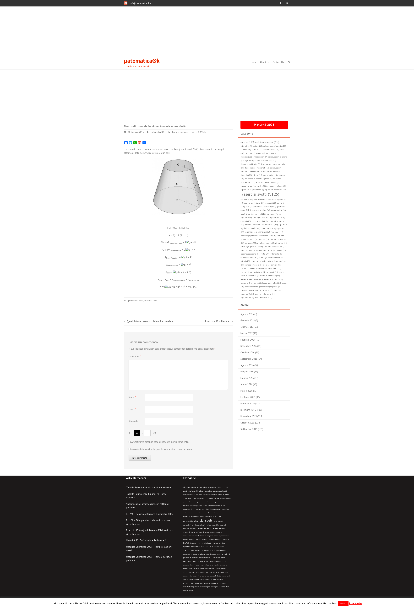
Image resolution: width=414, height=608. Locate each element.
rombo (224, 561)
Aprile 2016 (246, 384)
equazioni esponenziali (201, 513)
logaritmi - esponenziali (191, 547)
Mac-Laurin (205, 547)
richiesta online (215, 561)
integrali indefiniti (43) (254, 224)
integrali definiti (195, 539)
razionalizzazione (189, 561)
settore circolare (189, 569)
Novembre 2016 (248, 345)
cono (217, 491)
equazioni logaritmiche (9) (252, 189)
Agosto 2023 (247, 314)
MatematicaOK (157, 132)
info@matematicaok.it (140, 3)
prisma (219, 554)
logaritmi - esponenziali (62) (257, 232)
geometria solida (135, 300)
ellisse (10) (257, 175)
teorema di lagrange (196, 579)
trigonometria (224, 587)
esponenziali (218, 521)
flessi (203, 525)
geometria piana (218, 528)
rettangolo (205, 561)
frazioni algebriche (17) (254, 203)
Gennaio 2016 (247, 403)
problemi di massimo (190, 558)
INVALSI (186, 543)
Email (132, 409)
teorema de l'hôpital (214, 576)
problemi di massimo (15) (274, 246)
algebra (186, 487)
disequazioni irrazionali (203, 502)
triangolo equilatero (211, 583)
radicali (223, 558)
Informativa (355, 603)
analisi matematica (199, 487)
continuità (223, 491)
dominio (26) (246, 175)
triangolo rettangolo (210, 587)
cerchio (195, 491)
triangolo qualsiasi (196, 587)
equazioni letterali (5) (277, 186)
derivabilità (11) (273, 153)
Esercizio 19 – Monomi (219, 321)
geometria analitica (204, 528)
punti (201, 558)
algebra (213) (247, 142)
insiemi (186, 539)
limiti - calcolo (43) (252, 228)
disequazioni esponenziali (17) (262, 160)
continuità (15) (251, 153)
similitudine (204, 569)
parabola (194, 554)
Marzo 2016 (246, 390)
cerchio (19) (245, 149)
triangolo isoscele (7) (262, 290)
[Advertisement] (207, 30)
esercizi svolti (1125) (261, 194)
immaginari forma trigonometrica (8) (268, 217)
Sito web (133, 421)
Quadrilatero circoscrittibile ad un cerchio (148, 321)
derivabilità (191, 495)
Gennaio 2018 (247, 320)
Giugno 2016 (246, 371)
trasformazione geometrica (193, 583)
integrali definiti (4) (259, 221)
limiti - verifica (212, 543)
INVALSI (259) (272, 224)
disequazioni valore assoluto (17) (269, 171)
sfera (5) (266, 265)
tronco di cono (150, 300)
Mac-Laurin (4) (277, 232)
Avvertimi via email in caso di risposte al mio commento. (160, 441)
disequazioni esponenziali (197, 498)
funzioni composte (189, 528)
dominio (217, 506)
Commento (135, 356)
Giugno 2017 (246, 326)
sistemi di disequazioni (217, 569)
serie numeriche (221, 565)
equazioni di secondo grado (211, 509)
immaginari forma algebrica (193, 536)
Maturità (213, 547)
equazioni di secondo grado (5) (258, 178)
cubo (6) (262, 153)
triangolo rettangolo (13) (264, 294)
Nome (132, 397)
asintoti (219, 487)
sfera (197, 569)
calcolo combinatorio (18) (274, 146)
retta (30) (265, 253)
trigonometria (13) (248, 297)
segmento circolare (207, 565)
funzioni (223, 525)
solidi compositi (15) (269, 272)
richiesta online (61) (249, 257)
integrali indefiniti (222, 539)
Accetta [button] (343, 603)
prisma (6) (245, 246)
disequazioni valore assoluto (203, 506)
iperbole (193, 543)
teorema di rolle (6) (271, 283)
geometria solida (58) (261, 210)
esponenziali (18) (248, 199)
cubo (184, 495)
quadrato (206, 558)
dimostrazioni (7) (259, 157)
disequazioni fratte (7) (250, 164)
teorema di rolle (210, 579)
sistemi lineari (188, 572)
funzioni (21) (270, 203)
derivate (199, 495)
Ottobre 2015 (247, 422)
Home (253, 62)
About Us (264, 62)
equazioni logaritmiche (205, 516)
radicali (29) (281, 250)
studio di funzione (199, 576)
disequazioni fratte (214, 498)
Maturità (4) (245, 235)
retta (199, 561)
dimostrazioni (208, 495)
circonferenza (210, 491)
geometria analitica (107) (264, 206)
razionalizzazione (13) (250, 254)
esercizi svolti (203, 520)
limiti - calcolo (201, 543)
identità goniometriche (213, 532)
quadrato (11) (255, 250)
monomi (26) (263, 239)
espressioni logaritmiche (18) (269, 199)
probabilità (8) (256, 246)
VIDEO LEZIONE (188, 590)
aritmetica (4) (246, 146)
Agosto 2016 (247, 365)
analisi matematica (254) (267, 142)
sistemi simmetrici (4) (250, 272)
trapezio (220, 579)
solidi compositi (213, 572)
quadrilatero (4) (268, 250)
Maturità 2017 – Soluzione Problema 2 (146, 540)
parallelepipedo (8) (266, 243)
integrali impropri (208, 539)
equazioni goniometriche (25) (253, 186)
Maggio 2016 (247, 378)
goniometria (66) (278, 210)
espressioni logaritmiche (192, 525)
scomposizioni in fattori (191, 565)
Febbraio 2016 (247, 397)
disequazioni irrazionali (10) (257, 168)
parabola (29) (251, 243)
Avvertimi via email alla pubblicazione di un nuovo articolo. (161, 449)
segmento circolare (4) (261, 261)
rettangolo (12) (276, 254)
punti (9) (244, 250)
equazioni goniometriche (219, 513)
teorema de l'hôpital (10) (251, 279)
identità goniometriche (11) (252, 214)
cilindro (201, 491)
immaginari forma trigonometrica (217, 536)
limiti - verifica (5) (268, 228)
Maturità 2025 (264, 125)
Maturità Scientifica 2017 (204, 550)
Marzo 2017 (246, 333)
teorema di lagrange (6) (251, 283)
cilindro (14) (257, 149)
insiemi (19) (245, 221)
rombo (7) (263, 257)
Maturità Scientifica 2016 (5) (263, 235)
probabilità (226, 554)
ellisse (223, 506)
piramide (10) (281, 243)
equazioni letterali (190, 516)
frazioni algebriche (212, 525)
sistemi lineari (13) (272, 268)
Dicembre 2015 (248, 409)
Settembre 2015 (248, 429)
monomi (217, 550)
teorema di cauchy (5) (273, 279)
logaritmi (221, 543)
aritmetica (212, 487)
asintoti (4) (258, 146)
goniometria (200, 532)
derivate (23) (246, 157)
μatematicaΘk (142, 60)
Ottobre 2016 (247, 352)
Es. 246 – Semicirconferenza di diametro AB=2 (149, 514)
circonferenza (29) (271, 149)
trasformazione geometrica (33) (259, 286)
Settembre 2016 (248, 358)
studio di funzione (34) (270, 275)
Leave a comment (180, 132)
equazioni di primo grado (192, 509)
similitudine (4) (277, 265)
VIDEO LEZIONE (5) (265, 297)
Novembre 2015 (248, 416)
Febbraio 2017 (247, 339)
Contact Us (278, 62)
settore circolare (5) (253, 265)
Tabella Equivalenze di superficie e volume (148, 487)
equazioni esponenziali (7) (267, 182)
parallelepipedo (203, 554)
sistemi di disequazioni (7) (252, 268)
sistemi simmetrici (201, 572)
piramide (212, 554)
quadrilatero (215, 558)
